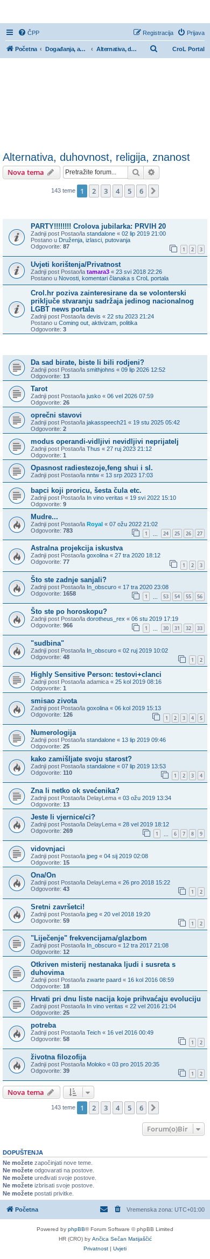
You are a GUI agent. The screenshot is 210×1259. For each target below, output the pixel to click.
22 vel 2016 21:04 (153, 1006)
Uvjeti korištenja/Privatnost (76, 264)
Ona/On (43, 875)
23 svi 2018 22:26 (139, 271)
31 (177, 628)
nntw (93, 475)
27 (199, 533)
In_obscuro (101, 587)
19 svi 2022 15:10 (153, 497)
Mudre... (44, 517)
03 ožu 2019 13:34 (147, 798)
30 (166, 628)
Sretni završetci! (58, 907)
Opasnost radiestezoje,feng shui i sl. (92, 468)
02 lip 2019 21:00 (144, 233)
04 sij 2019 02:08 (126, 856)
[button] (153, 191)
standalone (101, 233)
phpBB (76, 1229)
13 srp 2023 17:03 (129, 475)
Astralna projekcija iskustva (77, 548)
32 (188, 628)
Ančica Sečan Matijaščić (122, 1239)
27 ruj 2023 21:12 (129, 448)
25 (177, 533)
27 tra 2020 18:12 (137, 555)
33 (199, 628)
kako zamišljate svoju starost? (81, 759)
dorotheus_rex (106, 619)
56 (199, 596)
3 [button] (106, 191)
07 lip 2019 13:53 (144, 766)
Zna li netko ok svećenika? (75, 791)
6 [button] (141, 191)
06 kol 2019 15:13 (138, 708)
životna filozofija (58, 1057)
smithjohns (101, 369)
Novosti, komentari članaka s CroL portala (114, 278)
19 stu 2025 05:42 (156, 422)
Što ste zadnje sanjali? (69, 580)
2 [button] (94, 191)
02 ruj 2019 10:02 (145, 650)
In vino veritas (105, 497)
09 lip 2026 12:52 (143, 369)
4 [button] (118, 191)
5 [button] (129, 191)
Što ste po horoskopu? (69, 611)
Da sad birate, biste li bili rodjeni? (87, 362)
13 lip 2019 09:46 (144, 740)
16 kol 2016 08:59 (151, 980)
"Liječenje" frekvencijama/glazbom (89, 938)
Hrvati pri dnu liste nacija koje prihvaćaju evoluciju (116, 999)
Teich (94, 1032)
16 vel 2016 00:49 (130, 1032)
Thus (93, 448)
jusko (94, 396)
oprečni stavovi (56, 415)
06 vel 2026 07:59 (130, 396)
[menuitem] (28, 32)
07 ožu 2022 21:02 (133, 524)
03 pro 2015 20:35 (135, 1064)
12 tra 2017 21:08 (146, 945)
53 (166, 596)
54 (177, 596)
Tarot (39, 389)
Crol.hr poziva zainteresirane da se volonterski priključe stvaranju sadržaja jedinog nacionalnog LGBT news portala (112, 301)
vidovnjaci (48, 849)
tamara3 (98, 271)
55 (188, 596)
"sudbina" (47, 643)
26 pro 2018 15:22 (146, 882)
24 (166, 533)
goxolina (97, 555)
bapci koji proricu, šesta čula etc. (86, 490)
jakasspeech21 (107, 422)
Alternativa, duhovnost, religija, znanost (96, 157)
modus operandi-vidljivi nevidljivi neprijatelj (105, 441)
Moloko (96, 1064)
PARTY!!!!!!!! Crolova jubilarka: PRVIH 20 (98, 226)
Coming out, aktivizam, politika (98, 323)
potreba (43, 1025)
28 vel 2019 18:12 (146, 824)
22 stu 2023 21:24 (130, 316)
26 (188, 533)
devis (94, 316)
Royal (95, 524)
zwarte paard (104, 980)
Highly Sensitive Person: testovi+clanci (96, 674)
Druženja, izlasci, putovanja (94, 240)
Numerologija (53, 732)
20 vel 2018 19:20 (127, 914)
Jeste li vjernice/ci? (63, 817)
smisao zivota (54, 701)
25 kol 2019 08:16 (138, 681)
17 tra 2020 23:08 (146, 587)
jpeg (92, 856)
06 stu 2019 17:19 (154, 619)
